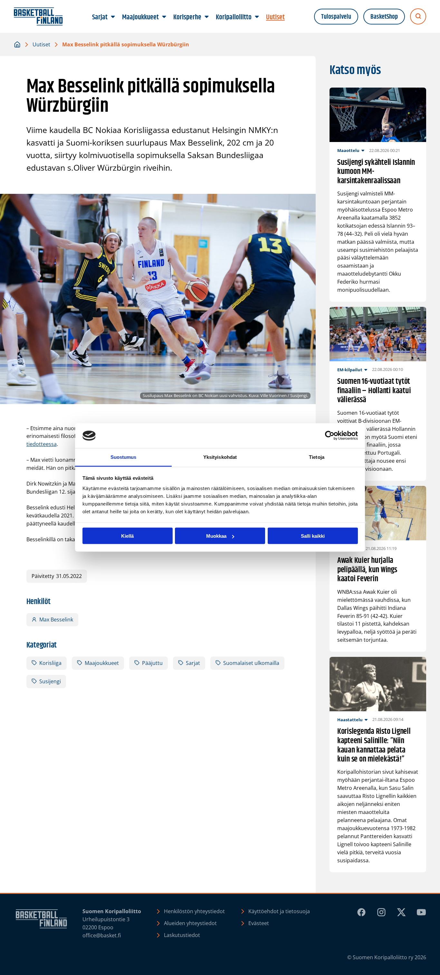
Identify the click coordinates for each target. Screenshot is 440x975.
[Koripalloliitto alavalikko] (257, 17)
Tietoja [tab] (316, 456)
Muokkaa (216, 536)
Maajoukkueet (102, 663)
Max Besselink (56, 619)
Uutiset (41, 44)
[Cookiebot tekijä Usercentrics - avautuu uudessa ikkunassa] (329, 435)
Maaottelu (348, 150)
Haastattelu (350, 720)
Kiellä (127, 536)
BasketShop (384, 17)
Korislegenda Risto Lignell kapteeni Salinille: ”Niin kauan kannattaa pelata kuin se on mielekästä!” (374, 745)
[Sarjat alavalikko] (113, 17)
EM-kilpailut (349, 370)
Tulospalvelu (336, 17)
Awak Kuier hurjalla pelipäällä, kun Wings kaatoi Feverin (367, 570)
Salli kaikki (313, 536)
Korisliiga (50, 663)
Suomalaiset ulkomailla (251, 663)
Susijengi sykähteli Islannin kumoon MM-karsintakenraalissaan (376, 172)
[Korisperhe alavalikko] (207, 17)
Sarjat (193, 663)
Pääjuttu (152, 663)
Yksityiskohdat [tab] (220, 456)
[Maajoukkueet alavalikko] (164, 17)
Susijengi (50, 681)
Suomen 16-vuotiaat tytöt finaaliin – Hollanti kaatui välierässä (374, 391)
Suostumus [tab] (123, 456)
